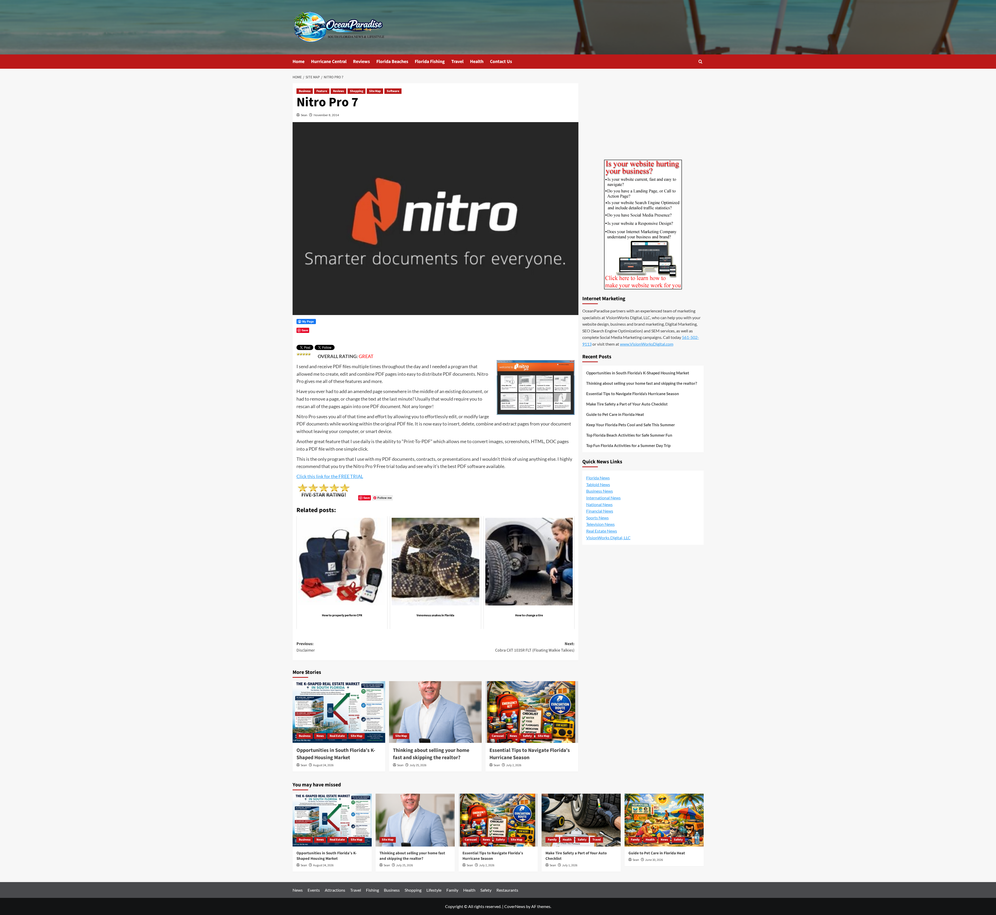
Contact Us (501, 61)
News (320, 736)
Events (314, 890)
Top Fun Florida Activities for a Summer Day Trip (628, 445)
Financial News (599, 510)
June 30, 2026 (654, 860)
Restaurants (507, 890)
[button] (700, 61)
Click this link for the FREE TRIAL (329, 476)
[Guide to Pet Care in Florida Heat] (664, 820)
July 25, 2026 (418, 765)
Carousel (498, 736)
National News (599, 504)
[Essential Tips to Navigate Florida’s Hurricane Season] (532, 712)
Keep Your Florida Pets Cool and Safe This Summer (630, 424)
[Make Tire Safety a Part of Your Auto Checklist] (581, 820)
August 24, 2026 (323, 765)
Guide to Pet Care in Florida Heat (615, 414)
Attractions (335, 890)
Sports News (597, 517)
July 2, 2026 (513, 765)
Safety (527, 736)
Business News (599, 490)
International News (603, 497)
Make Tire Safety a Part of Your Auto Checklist (627, 403)
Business (304, 91)
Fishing (372, 890)
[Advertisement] (643, 119)
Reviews (361, 61)
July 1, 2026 (569, 865)
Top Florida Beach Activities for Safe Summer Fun (629, 434)
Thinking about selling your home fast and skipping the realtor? (431, 754)
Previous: (305, 647)
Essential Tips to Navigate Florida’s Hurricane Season (632, 393)
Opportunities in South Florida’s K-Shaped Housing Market (335, 754)
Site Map (375, 91)
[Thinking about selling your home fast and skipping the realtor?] (435, 712)
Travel (457, 61)
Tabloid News (598, 484)
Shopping (356, 91)
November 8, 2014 (326, 115)
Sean (304, 115)
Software (393, 91)
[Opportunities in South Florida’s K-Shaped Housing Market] (339, 712)
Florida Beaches (392, 61)
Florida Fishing (430, 61)
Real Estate (337, 736)
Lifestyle (433, 890)
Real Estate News (601, 530)
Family (552, 839)
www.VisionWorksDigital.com (646, 343)
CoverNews (514, 906)
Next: (535, 647)
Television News (600, 524)
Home (299, 61)
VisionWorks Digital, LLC (608, 537)
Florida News (598, 477)
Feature (321, 91)
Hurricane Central (329, 61)
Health (476, 61)
